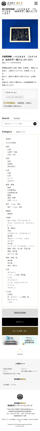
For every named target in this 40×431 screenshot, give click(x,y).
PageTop (20, 354)
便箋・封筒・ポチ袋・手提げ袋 (19, 249)
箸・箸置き (12, 228)
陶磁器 (8, 211)
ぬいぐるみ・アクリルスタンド (19, 220)
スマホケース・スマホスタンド (19, 233)
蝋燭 (9, 195)
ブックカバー (13, 280)
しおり (10, 277)
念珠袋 (10, 164)
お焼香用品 (12, 190)
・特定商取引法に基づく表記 (11, 373)
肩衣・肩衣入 (12, 266)
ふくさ (10, 178)
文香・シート (12, 200)
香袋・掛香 (12, 198)
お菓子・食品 (12, 152)
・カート (5, 371)
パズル (10, 302)
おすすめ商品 (11, 143)
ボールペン (12, 272)
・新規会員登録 (7, 369)
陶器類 (10, 214)
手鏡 (9, 231)
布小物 (10, 243)
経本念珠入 (12, 166)
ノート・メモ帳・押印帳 (17, 275)
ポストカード (13, 299)
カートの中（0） (20, 331)
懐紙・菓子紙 (12, 251)
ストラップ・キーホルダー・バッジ (21, 246)
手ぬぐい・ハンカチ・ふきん (18, 238)
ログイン (20, 322)
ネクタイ (11, 241)
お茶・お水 (12, 155)
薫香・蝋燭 (10, 185)
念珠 (7, 158)
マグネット (12, 288)
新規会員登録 (20, 313)
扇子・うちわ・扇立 (13, 204)
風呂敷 (10, 236)
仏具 (7, 170)
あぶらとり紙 (13, 254)
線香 (9, 187)
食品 (7, 146)
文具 (7, 269)
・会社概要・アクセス (9, 384)
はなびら (11, 181)
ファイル (11, 285)
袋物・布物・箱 (11, 258)
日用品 (8, 218)
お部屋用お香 (12, 193)
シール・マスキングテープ (17, 283)
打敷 (9, 173)
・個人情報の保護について (28, 371)
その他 (8, 291)
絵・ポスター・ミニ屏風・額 (18, 297)
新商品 (8, 139)
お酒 (9, 149)
